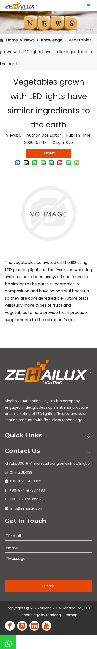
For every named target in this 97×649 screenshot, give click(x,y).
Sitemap (70, 614)
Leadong (53, 614)
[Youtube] (46, 626)
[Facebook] (10, 626)
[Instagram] (22, 626)
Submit (48, 585)
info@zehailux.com (27, 508)
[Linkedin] (34, 626)
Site (69, 142)
